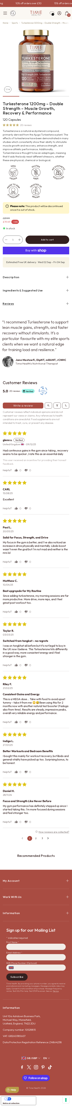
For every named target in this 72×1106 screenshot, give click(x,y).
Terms (56, 991)
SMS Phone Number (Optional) (21, 963)
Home (5, 23)
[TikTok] (50, 1067)
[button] (5, 13)
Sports (15, 23)
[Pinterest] (43, 1067)
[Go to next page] (49, 838)
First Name (12, 942)
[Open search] (48, 406)
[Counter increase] (19, 240)
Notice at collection (11, 1103)
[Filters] (57, 406)
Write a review (23, 405)
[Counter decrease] (6, 240)
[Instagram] (36, 1067)
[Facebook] (22, 1067)
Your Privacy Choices (22, 1099)
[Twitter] (29, 1067)
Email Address (14, 952)
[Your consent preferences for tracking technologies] (66, 1100)
